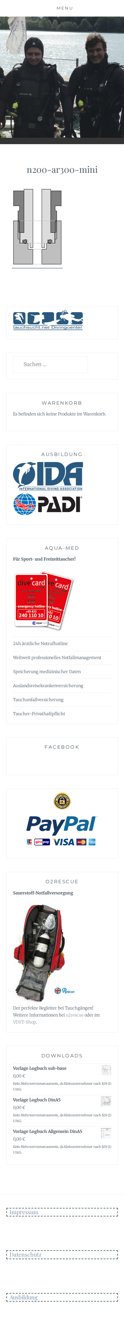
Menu (65, 8)
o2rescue (75, 1015)
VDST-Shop (24, 1022)
